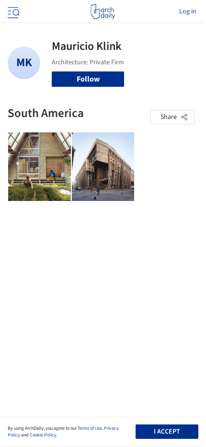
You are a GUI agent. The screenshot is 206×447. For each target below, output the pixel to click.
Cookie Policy (43, 435)
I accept (167, 431)
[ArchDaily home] (103, 11)
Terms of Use (90, 428)
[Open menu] (12, 11)
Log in (187, 11)
